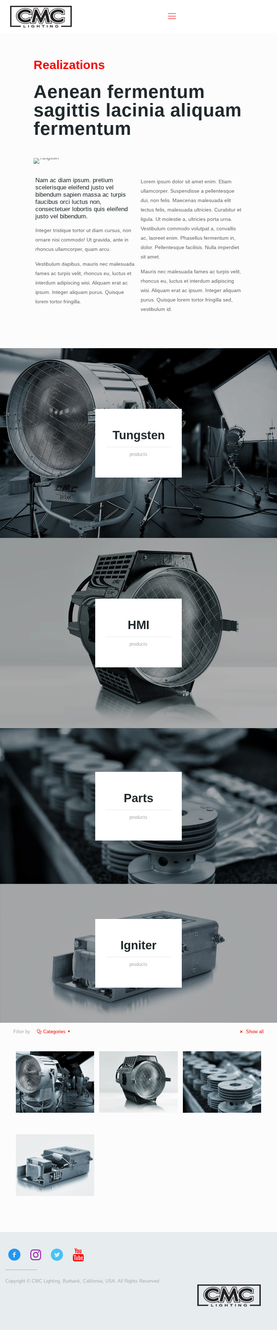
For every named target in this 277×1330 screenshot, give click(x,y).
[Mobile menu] (172, 16)
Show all (254, 1031)
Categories (54, 1031)
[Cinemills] (41, 16)
